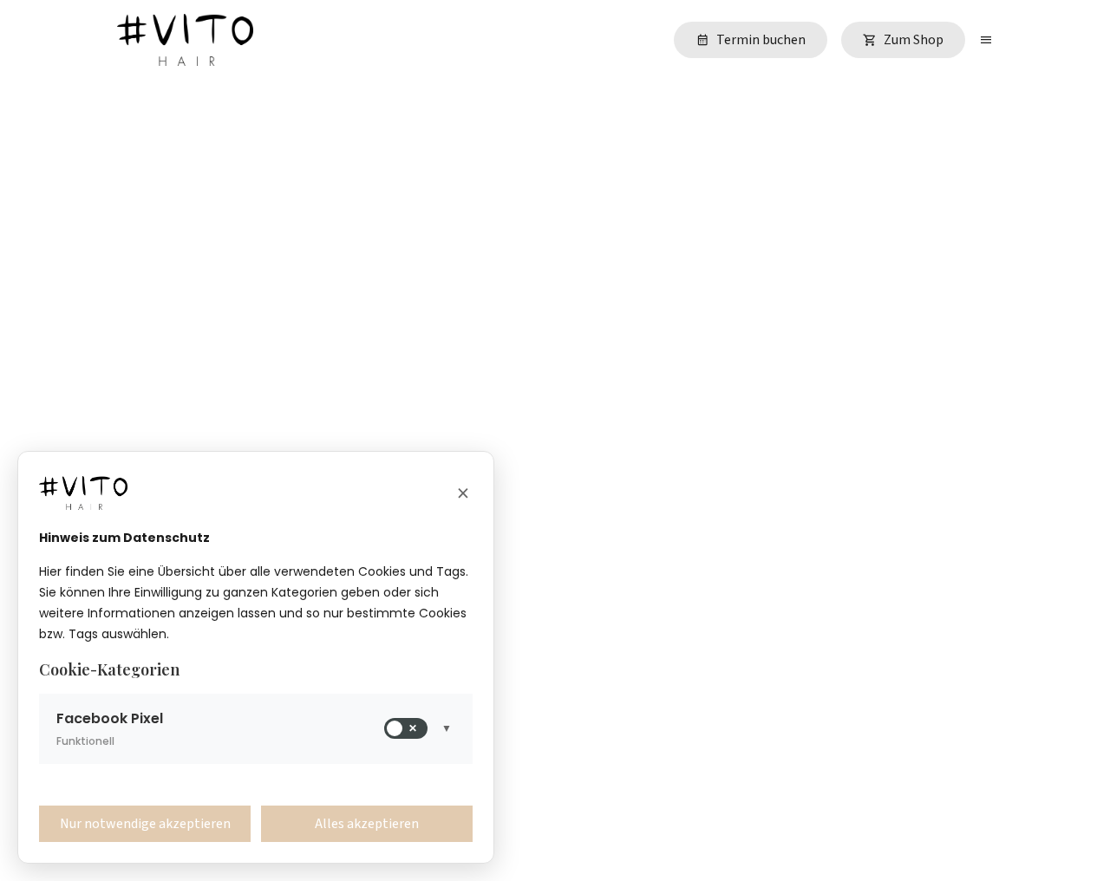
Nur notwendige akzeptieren (145, 823)
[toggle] (986, 39)
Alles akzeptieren (367, 823)
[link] (750, 40)
